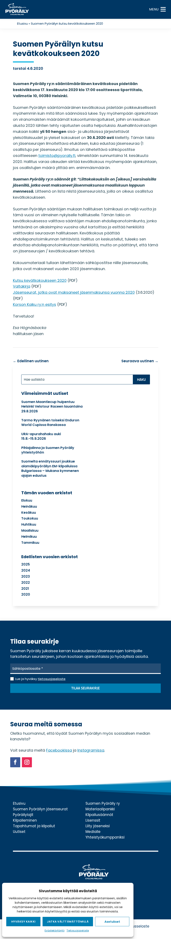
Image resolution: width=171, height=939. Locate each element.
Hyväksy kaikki (23, 922)
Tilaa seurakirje (85, 688)
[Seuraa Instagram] (27, 762)
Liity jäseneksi (98, 825)
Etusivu (22, 23)
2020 (25, 594)
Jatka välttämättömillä (68, 922)
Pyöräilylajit (23, 814)
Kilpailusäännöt (99, 814)
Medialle (93, 831)
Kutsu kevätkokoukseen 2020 (40, 280)
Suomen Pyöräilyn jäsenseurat (40, 809)
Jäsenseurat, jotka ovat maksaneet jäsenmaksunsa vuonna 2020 (74, 292)
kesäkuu (28, 512)
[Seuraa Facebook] (15, 762)
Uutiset (19, 831)
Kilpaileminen (25, 820)
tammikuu (30, 542)
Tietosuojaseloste (78, 930)
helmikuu (29, 536)
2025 (25, 564)
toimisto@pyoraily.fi (56, 155)
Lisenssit (93, 820)
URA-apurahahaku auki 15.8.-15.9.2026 (41, 436)
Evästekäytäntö (54, 930)
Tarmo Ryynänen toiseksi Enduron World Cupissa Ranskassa (50, 422)
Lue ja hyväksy (40, 679)
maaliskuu (29, 530)
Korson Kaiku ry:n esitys (34, 304)
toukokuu (29, 518)
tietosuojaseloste (51, 679)
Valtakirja (21, 286)
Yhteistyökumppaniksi (105, 837)
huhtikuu (28, 524)
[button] (153, 9)
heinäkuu (29, 506)
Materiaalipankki (100, 809)
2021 (25, 588)
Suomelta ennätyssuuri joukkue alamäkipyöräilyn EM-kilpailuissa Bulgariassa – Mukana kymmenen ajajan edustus (50, 468)
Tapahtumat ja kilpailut (34, 825)
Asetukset (112, 922)
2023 (25, 576)
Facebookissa (59, 750)
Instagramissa (90, 750)
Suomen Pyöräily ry (103, 803)
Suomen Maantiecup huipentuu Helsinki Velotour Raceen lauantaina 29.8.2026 (52, 406)
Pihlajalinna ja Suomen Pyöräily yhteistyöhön (47, 450)
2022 (25, 582)
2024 (25, 570)
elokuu (26, 500)
